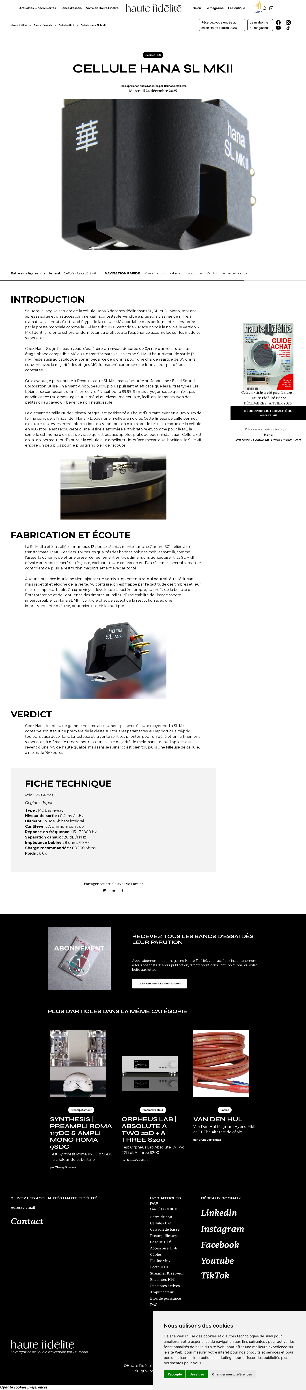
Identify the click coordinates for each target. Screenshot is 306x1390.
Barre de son (161, 1217)
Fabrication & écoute (185, 273)
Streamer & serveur (167, 1273)
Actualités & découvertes (37, 8)
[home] (154, 8)
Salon (197, 8)
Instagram (222, 1229)
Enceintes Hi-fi (162, 1279)
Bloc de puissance (165, 1298)
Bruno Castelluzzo (175, 86)
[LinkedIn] (113, 890)
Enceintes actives (165, 1286)
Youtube (217, 1261)
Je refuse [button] (197, 1374)
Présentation (154, 273)
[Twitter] (104, 890)
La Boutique (236, 8)
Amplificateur (162, 1292)
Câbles (156, 1254)
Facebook (220, 1245)
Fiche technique (235, 273)
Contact (27, 1222)
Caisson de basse (165, 1229)
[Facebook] (122, 890)
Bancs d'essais (71, 8)
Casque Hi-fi (160, 1242)
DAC (153, 1304)
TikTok (215, 1276)
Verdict (212, 273)
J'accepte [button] (174, 1374)
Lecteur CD (159, 1267)
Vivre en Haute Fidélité (102, 8)
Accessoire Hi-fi (163, 1248)
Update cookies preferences (23, 1387)
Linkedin (219, 1213)
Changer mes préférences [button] (232, 1374)
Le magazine (214, 8)
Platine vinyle (162, 1261)
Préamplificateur (164, 1236)
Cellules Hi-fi (161, 1223)
